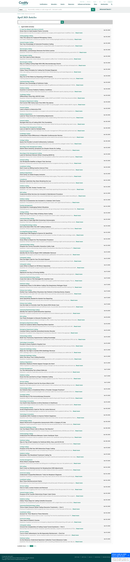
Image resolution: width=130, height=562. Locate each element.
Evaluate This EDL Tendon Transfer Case (33, 187)
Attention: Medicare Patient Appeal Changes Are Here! (37, 363)
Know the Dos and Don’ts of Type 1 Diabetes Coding (36, 377)
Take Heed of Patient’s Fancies (29, 520)
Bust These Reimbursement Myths (31, 481)
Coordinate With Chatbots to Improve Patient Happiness (38, 416)
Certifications (43, 4)
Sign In (105, 1)
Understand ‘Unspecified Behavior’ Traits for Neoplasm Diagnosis (41, 474)
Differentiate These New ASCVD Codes (32, 96)
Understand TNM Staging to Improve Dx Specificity (36, 233)
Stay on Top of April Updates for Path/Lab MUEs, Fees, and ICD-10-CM (42, 442)
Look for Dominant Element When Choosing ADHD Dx (37, 155)
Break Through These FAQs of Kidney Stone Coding (36, 213)
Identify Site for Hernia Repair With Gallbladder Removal (38, 253)
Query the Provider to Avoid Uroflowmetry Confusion (37, 142)
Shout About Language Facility (29, 461)
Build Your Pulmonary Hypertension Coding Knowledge (37, 337)
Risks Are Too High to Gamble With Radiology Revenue (37, 350)
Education (54, 4)
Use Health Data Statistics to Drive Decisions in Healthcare (38, 403)
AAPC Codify (77, 557)
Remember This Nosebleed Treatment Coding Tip (35, 455)
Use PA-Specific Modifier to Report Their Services (35, 161)
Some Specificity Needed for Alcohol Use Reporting (36, 298)
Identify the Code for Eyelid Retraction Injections (35, 311)
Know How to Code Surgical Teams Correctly (34, 31)
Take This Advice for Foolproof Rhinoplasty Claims (36, 37)
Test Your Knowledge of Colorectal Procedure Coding (36, 44)
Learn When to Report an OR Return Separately (35, 266)
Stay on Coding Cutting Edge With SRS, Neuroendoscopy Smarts (40, 63)
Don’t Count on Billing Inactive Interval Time (34, 168)
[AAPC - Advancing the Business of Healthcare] (23, 3)
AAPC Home (84, 557)
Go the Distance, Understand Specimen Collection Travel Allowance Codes (43, 540)
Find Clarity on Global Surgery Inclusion (32, 174)
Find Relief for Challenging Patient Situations (34, 207)
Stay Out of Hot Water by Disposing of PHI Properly (36, 76)
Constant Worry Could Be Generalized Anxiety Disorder (37, 331)
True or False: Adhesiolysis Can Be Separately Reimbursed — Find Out (42, 533)
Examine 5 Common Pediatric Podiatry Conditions (36, 90)
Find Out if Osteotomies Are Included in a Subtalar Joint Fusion (40, 200)
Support (94, 1)
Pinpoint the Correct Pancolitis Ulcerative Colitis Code (37, 246)
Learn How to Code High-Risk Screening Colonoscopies (37, 220)
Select (20, 9)
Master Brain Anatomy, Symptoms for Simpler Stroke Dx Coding (40, 148)
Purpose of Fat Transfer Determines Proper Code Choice (38, 494)
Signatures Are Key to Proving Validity (32, 272)
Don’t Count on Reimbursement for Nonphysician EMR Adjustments (41, 468)
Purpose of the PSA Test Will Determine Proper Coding (37, 448)
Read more (78, 33)
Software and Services (84, 4)
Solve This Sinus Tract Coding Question (32, 357)
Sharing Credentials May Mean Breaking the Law (35, 181)
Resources (71, 4)
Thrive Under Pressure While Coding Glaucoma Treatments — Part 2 (41, 507)
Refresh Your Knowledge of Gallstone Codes (34, 83)
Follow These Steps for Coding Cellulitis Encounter (36, 500)
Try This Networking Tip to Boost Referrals (33, 370)
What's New (82, 1)
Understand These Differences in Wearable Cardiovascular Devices (41, 135)
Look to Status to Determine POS (30, 109)
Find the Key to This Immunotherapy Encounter (35, 396)
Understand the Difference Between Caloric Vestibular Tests (39, 435)
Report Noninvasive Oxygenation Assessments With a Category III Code (43, 422)
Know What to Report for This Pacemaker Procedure (36, 240)
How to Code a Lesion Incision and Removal (34, 487)
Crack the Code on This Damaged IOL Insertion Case (36, 279)
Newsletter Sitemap (106, 557)
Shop (95, 4)
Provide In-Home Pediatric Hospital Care (33, 344)
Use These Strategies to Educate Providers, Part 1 (35, 318)
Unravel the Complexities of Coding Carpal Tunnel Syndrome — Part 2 (42, 527)
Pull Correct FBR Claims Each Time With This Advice (36, 103)
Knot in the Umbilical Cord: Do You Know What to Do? (37, 383)
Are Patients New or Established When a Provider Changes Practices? (42, 390)
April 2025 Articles (27, 27)
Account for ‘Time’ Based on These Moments (34, 514)
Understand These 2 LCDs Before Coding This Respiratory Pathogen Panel (43, 285)
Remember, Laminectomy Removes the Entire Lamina (37, 50)
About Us (89, 1)
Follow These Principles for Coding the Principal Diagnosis (38, 70)
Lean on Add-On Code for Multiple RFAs (32, 129)
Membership (104, 4)
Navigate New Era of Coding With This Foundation (36, 122)
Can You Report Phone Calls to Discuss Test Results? (36, 429)
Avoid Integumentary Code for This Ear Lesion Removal (37, 409)
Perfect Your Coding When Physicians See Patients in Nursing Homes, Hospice (45, 292)
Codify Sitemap (97, 557)
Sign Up (110, 1)
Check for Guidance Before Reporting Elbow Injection (37, 324)
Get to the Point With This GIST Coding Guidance (35, 226)
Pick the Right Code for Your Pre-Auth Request (35, 259)
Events (63, 4)
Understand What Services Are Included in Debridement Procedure (41, 194)
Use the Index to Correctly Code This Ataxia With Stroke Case (39, 305)
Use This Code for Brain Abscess (30, 57)
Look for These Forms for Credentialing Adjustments (36, 116)
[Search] (111, 4)
